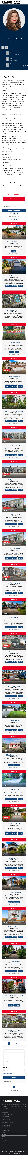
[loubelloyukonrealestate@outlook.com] (16, 66)
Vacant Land (5, 1143)
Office (3, 1136)
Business (4, 1132)
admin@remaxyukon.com (7, 1123)
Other (3, 1138)
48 (16, 219)
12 (11, 219)
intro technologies (16, 1153)
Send (13, 1077)
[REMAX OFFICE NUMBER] (16, 54)
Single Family (5, 1141)
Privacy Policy (5, 1151)
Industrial (4, 1134)
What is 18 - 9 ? (7, 1067)
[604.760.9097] (16, 60)
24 (14, 219)
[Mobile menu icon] (25, 2)
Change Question (7, 1073)
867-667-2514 (5, 1119)
